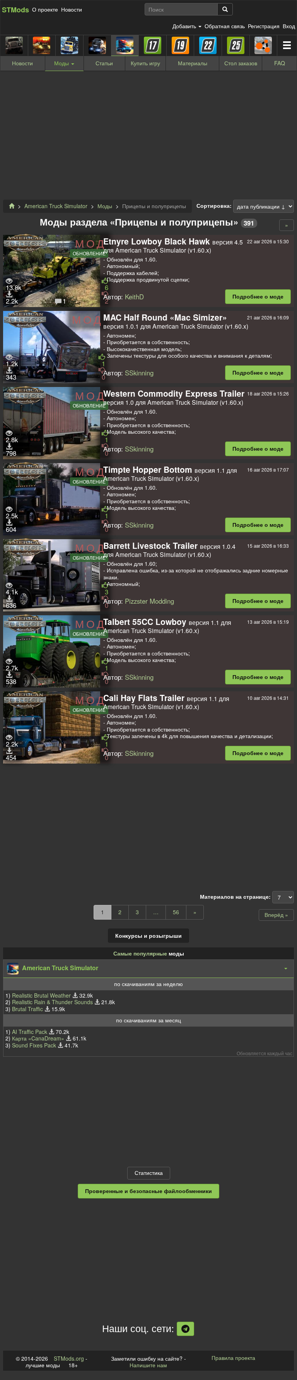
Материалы (192, 63)
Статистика (149, 1172)
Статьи (104, 63)
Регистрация (264, 26)
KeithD (134, 296)
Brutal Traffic (27, 1009)
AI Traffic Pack (29, 1031)
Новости (71, 9)
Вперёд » (276, 914)
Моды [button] (62, 63)
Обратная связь (225, 26)
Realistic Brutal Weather (41, 995)
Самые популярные (140, 953)
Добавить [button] (185, 26)
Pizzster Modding (149, 601)
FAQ (279, 63)
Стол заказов (240, 63)
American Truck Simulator (55, 206)
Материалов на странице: (235, 896)
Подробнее (257, 296)
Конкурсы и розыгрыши (148, 935)
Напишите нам (148, 1365)
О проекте (45, 9)
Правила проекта (233, 1357)
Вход (289, 26)
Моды (104, 206)
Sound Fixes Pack (34, 1045)
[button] (148, 968)
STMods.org (69, 1358)
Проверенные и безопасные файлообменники (148, 1191)
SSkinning (139, 372)
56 (176, 912)
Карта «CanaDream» (38, 1038)
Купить (145, 63)
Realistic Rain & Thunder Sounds (52, 1002)
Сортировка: (214, 205)
